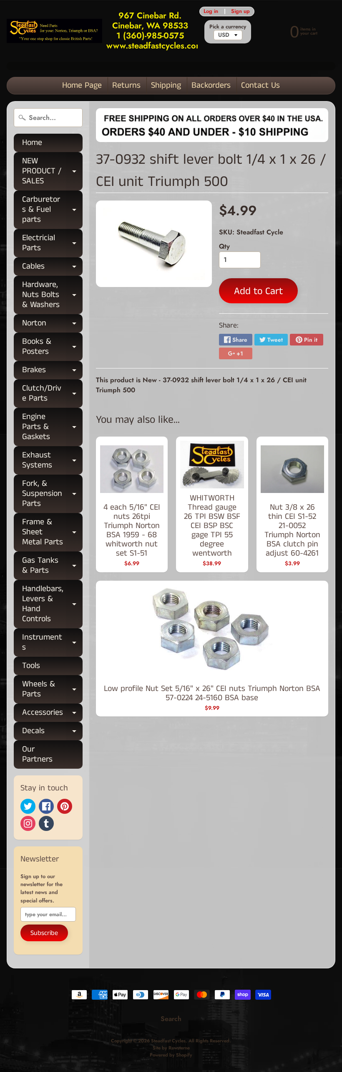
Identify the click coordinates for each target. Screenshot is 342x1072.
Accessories (52, 714)
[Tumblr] (46, 823)
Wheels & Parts (52, 689)
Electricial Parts (52, 243)
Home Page (82, 85)
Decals (52, 732)
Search (171, 1019)
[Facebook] (46, 806)
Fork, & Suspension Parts (52, 494)
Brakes (52, 371)
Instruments (52, 643)
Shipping (166, 85)
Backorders (211, 85)
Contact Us (260, 85)
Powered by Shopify (171, 1055)
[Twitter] (27, 806)
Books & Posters (52, 347)
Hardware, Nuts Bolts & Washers (52, 295)
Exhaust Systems (52, 460)
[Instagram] (27, 823)
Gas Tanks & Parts (52, 566)
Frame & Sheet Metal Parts (52, 532)
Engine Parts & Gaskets (52, 427)
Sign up (240, 11)
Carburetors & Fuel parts (52, 209)
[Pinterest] (64, 806)
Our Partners (37, 754)
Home (32, 143)
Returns (126, 85)
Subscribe (44, 933)
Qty (224, 246)
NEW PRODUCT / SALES (52, 171)
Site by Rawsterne (171, 1047)
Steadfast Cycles (168, 1040)
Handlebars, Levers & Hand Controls (52, 604)
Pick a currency (227, 26)
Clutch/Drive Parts (52, 394)
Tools (31, 666)
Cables (52, 268)
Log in (211, 11)
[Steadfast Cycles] (54, 31)
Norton (52, 325)
